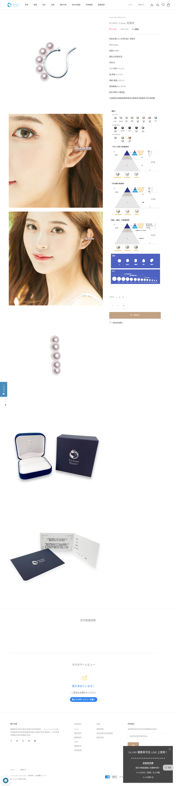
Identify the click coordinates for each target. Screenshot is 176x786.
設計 (44, 4)
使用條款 (100, 729)
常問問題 (89, 4)
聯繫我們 (77, 737)
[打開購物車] (168, 4)
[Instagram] (23, 740)
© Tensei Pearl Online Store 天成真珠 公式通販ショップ (28, 776)
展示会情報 (76, 4)
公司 (76, 742)
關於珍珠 (63, 4)
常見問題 (77, 750)
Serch (76, 729)
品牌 (53, 4)
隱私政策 (100, 737)
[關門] (170, 749)
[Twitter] (119, 297)
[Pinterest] (123, 297)
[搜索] (157, 4)
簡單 (35, 4)
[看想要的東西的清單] (163, 5)
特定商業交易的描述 (105, 733)
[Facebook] (116, 297)
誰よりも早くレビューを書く (83, 699)
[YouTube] (35, 740)
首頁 (26, 4)
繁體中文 (141, 5)
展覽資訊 (77, 746)
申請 (133, 745)
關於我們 (77, 733)
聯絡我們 (101, 4)
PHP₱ (130, 5)
